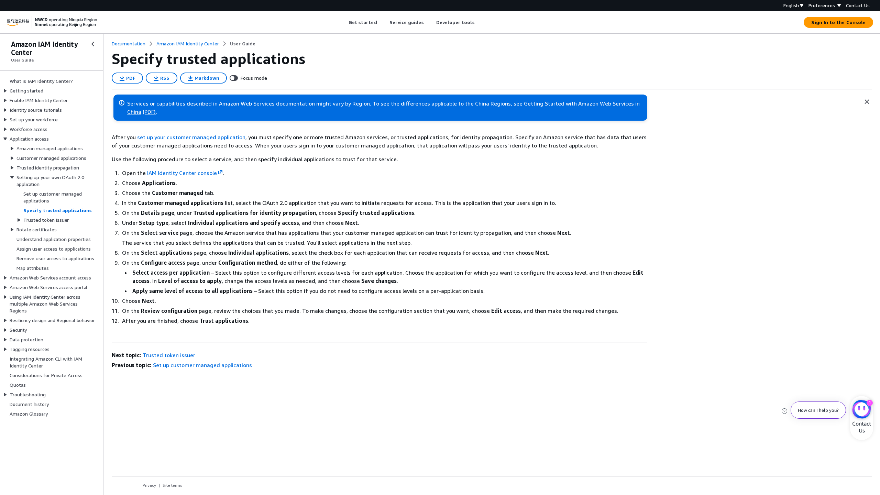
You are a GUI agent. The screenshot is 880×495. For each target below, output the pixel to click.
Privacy (149, 485)
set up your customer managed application (191, 137)
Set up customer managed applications (202, 365)
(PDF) (149, 111)
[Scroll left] (343, 22)
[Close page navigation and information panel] (867, 101)
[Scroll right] (479, 22)
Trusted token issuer (169, 355)
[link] (242, 43)
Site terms (172, 485)
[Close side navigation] (93, 44)
